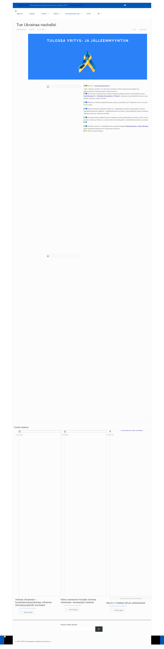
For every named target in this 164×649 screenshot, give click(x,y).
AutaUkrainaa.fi (89, 96)
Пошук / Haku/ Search (69, 625)
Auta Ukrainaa (143, 126)
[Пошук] (99, 629)
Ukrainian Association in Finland (108, 96)
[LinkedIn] (139, 5)
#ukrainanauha (131, 126)
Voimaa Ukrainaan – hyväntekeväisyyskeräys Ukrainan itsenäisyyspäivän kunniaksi (33, 602)
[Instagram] (143, 5)
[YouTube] (135, 5)
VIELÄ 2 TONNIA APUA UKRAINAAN (125, 603)
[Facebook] (128, 5)
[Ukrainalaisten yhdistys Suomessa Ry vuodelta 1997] (18, 13)
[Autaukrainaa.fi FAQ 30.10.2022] (6, 640)
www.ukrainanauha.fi (101, 86)
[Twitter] (132, 5)
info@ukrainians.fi (76, 5)
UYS (31, 29)
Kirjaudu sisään (23, 5)
